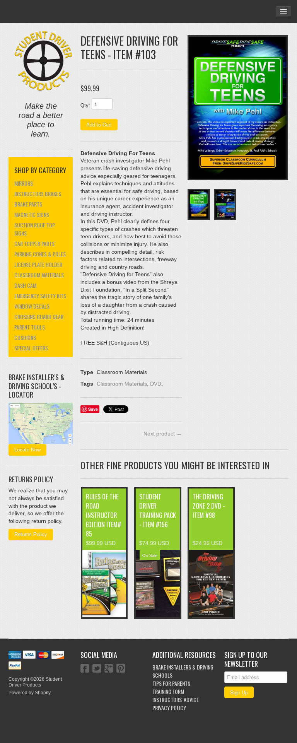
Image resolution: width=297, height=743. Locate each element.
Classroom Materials (39, 275)
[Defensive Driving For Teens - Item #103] (237, 108)
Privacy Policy (169, 708)
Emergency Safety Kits (40, 296)
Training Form (168, 691)
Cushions (25, 337)
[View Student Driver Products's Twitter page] (96, 669)
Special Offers (31, 348)
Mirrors (23, 183)
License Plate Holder (38, 264)
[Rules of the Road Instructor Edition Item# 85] (104, 583)
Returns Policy (30, 534)
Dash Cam (25, 285)
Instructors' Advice (175, 699)
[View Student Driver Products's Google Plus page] (108, 669)
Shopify (42, 692)
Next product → (162, 433)
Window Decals (32, 306)
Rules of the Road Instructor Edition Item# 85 (103, 515)
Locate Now (27, 450)
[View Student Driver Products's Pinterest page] (120, 669)
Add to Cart (99, 124)
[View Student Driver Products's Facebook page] (84, 669)
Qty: (85, 105)
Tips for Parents (171, 683)
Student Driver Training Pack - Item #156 (157, 510)
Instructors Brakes (37, 194)
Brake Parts (28, 204)
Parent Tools (29, 327)
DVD (155, 384)
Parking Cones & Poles (40, 254)
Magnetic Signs (31, 214)
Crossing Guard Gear (38, 317)
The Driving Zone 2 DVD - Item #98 (209, 506)
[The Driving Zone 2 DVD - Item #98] (211, 583)
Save (93, 409)
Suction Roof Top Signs (34, 229)
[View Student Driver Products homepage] (43, 61)
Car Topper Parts (34, 243)
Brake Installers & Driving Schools (182, 671)
